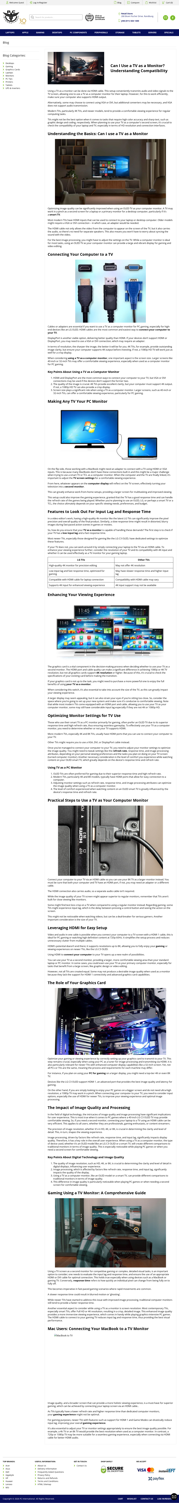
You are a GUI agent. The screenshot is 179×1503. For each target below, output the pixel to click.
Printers (9, 82)
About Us (42, 1465)
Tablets (136, 32)
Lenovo (9, 1484)
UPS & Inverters (13, 88)
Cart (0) (169, 2)
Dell (7, 1472)
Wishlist (152, 2)
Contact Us (82, 1465)
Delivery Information (47, 1469)
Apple (25, 32)
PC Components (78, 32)
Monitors (10, 75)
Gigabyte (10, 1475)
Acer (8, 1465)
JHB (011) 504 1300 (130, 20)
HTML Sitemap (44, 1484)
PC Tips (9, 78)
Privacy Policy (44, 1475)
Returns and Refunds (48, 1478)
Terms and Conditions (48, 1481)
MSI (7, 1487)
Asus (8, 1469)
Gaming (40, 32)
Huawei (9, 1481)
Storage (120, 32)
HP (7, 1478)
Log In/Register (40, 2)
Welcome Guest (16, 2)
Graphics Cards (13, 69)
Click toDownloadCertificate (100, 17)
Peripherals (101, 32)
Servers (152, 32)
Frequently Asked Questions (51, 1472)
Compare (135, 2)
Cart (120, 1498)
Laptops (10, 32)
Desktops (57, 32)
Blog (119, 2)
